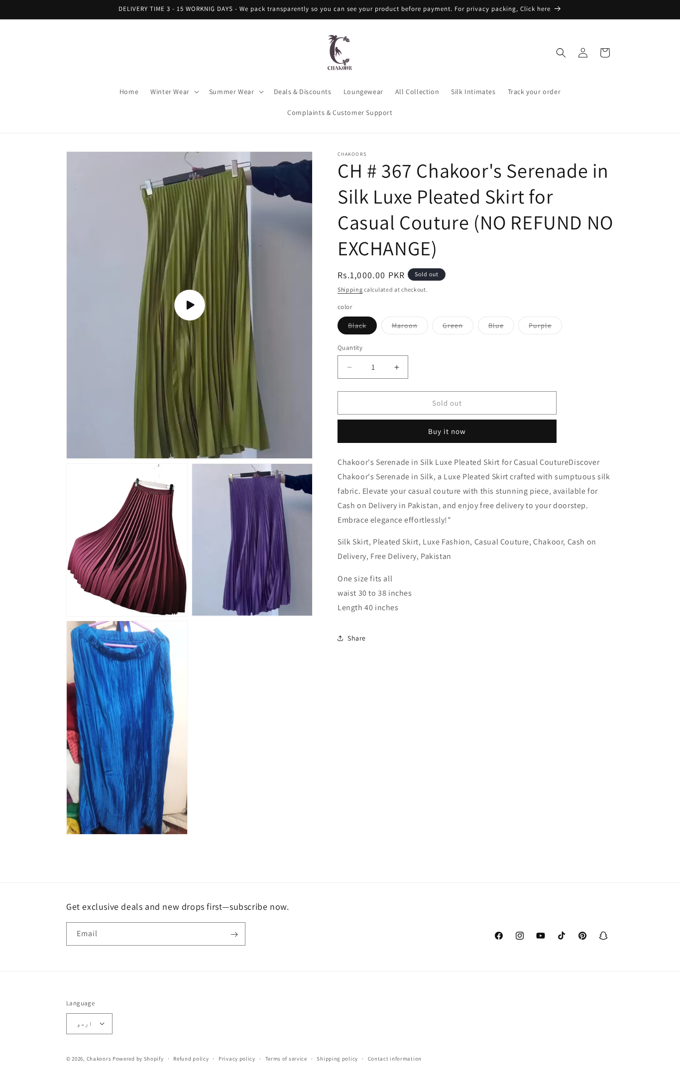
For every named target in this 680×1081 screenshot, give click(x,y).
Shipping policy (337, 1058)
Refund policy (191, 1058)
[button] (173, 91)
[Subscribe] (234, 934)
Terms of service (286, 1058)
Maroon (410, 327)
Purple (545, 327)
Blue (501, 327)
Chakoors (99, 1058)
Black (362, 327)
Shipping (350, 289)
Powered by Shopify (138, 1058)
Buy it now (447, 431)
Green (458, 327)
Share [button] (356, 638)
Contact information (395, 1058)
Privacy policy (237, 1058)
